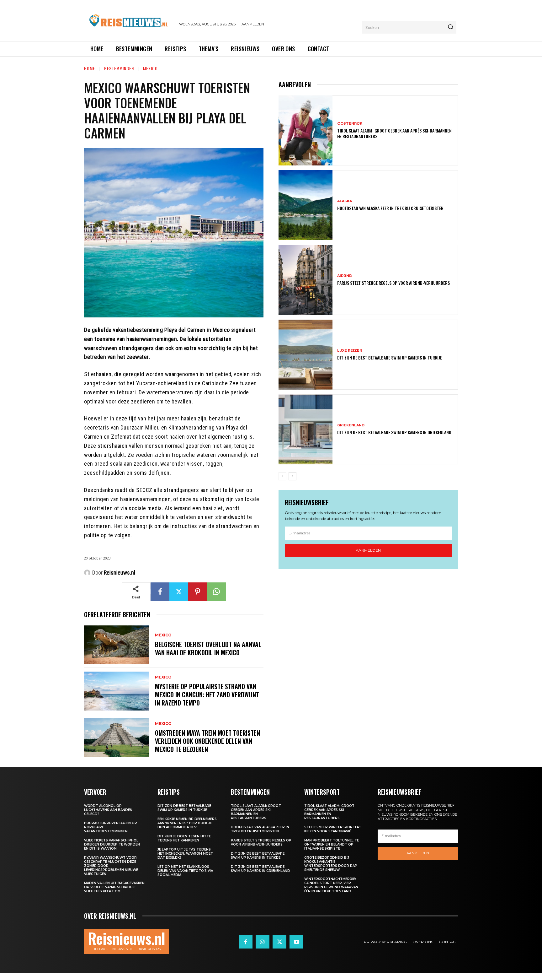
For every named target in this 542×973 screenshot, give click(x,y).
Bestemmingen (119, 68)
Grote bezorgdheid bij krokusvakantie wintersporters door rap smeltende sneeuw (330, 864)
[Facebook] (160, 591)
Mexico (150, 68)
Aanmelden (368, 550)
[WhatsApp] (216, 591)
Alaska (344, 201)
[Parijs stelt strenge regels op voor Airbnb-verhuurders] (305, 280)
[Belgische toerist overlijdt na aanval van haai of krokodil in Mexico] (116, 644)
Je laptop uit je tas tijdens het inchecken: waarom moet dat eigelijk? (185, 853)
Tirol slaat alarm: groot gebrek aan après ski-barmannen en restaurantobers (394, 133)
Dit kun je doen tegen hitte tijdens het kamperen (184, 838)
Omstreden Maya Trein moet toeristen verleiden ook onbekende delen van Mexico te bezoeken (207, 741)
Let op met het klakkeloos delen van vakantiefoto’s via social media (185, 871)
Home (89, 68)
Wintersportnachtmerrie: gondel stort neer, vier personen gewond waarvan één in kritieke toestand (331, 885)
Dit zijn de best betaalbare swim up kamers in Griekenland (394, 432)
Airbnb (344, 276)
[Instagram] (262, 942)
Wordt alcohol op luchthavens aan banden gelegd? (108, 810)
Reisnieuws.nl (119, 572)
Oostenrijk (349, 123)
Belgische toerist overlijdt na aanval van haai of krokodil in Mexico (208, 648)
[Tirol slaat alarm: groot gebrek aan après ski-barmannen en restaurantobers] (305, 130)
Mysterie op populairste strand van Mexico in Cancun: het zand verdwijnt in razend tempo (207, 694)
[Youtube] (296, 942)
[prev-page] (282, 476)
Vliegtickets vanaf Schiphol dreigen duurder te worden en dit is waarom (112, 844)
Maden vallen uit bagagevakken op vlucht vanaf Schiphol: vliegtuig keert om (114, 887)
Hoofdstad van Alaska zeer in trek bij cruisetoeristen (390, 208)
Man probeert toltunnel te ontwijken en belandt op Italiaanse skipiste (331, 844)
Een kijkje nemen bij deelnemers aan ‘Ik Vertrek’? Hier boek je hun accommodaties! (187, 823)
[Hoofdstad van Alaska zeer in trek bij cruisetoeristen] (305, 205)
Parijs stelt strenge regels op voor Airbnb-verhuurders (393, 282)
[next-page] (292, 476)
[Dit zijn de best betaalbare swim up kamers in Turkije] (305, 355)
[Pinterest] (197, 591)
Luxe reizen (349, 350)
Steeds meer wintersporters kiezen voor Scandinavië (333, 829)
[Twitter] (178, 591)
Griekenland (350, 425)
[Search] (450, 27)
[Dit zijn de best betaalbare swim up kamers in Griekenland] (305, 429)
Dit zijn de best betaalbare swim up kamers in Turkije (389, 357)
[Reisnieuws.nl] (88, 573)
